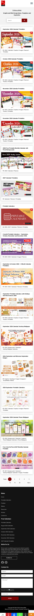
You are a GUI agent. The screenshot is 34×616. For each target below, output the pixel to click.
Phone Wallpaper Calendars (10, 440)
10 (10, 482)
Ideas (16, 609)
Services (12, 609)
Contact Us (4, 515)
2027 (9, 227)
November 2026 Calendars (7, 535)
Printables (5, 52)
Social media (6, 380)
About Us (7, 609)
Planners (26, 50)
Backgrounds (11, 347)
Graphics (16, 50)
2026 (6, 50)
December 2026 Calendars (7, 538)
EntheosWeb (23, 607)
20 (19, 482)
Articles (3, 512)
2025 (6, 257)
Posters (5, 81)
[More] (31, 614)
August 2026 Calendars (7, 525)
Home (2, 497)
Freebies (3, 503)
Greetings (12, 379)
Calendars (10, 50)
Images (21, 50)
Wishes (12, 380)
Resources (3, 509)
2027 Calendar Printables (7, 541)
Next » (29, 482)
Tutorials (21, 609)
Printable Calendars (6, 500)
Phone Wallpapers (22, 440)
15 (14, 482)
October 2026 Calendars (7, 531)
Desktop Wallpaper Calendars (10, 349)
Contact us (9, 557)
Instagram (22, 379)
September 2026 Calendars (8, 528)
